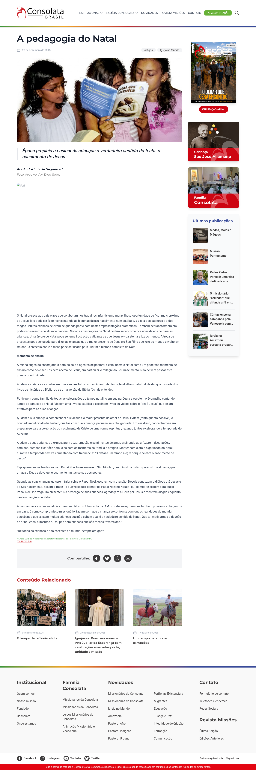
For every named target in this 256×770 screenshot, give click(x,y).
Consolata (23, 716)
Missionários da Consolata (80, 699)
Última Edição (208, 731)
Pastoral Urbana (118, 738)
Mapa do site (232, 758)
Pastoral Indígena (119, 731)
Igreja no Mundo (169, 50)
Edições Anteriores (211, 738)
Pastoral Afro (117, 723)
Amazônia (115, 716)
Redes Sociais (208, 708)
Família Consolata (120, 13)
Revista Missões (173, 13)
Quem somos (25, 693)
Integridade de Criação (168, 723)
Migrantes (160, 701)
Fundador (23, 708)
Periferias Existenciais (168, 693)
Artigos (148, 50)
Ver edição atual (213, 109)
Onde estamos (26, 723)
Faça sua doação (218, 12)
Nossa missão (26, 701)
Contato (194, 13)
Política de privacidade (211, 758)
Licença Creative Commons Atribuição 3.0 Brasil (98, 767)
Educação (160, 708)
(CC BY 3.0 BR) (24, 541)
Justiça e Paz (163, 716)
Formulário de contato (214, 693)
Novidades (149, 13)
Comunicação (163, 738)
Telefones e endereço (213, 701)
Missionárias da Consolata (80, 707)
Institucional (89, 13)
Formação (160, 731)
